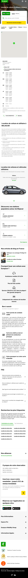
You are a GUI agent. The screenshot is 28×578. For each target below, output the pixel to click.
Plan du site (3, 570)
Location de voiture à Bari (19, 428)
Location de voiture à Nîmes (7, 436)
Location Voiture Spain (13, 28)
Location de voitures (3, 28)
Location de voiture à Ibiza (20, 430)
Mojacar (20, 27)
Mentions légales (11, 570)
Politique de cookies (19, 570)
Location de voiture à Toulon (7, 438)
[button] (14, 43)
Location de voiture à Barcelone (7, 428)
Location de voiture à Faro (20, 433)
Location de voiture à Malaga (7, 430)
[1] (14, 201)
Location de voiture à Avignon (20, 436)
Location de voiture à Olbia (7, 433)
